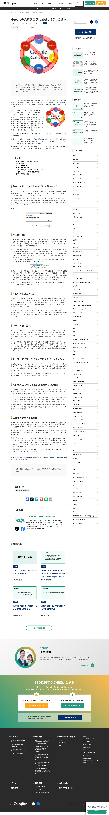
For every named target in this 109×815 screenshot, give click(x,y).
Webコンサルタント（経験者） (42, 789)
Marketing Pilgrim (78, 416)
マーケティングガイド (54, 8)
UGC (74, 221)
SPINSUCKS (76, 401)
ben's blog (76, 378)
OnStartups (76, 366)
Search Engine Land (26, 457)
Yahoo (75, 458)
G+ (21, 471)
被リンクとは (86, 755)
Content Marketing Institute (82, 305)
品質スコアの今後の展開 (22, 174)
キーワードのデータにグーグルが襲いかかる (28, 162)
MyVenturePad (77, 397)
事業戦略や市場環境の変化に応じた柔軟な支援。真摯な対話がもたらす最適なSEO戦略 (42, 741)
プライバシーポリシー (73, 804)
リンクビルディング (79, 182)
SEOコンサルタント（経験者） (42, 792)
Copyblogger (77, 454)
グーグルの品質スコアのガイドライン (42, 139)
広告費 (75, 240)
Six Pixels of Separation (80, 309)
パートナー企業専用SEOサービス (18, 749)
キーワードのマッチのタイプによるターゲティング (29, 170)
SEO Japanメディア (79, 3)
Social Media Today (79, 382)
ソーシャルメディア (79, 439)
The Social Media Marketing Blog (83, 516)
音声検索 (75, 248)
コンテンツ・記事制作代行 (17, 753)
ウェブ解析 (76, 473)
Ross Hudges (77, 263)
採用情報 (69, 3)
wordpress (76, 198)
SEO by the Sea (77, 523)
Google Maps (77, 171)
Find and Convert (78, 359)
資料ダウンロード (89, 3)
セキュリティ (77, 194)
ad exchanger (77, 293)
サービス (36, 3)
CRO (74, 244)
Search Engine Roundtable (81, 282)
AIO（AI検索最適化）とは (89, 752)
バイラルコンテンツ (79, 236)
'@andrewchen (77, 251)
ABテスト (76, 190)
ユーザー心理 (77, 179)
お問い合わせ (64, 783)
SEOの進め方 (77, 163)
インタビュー (58, 102)
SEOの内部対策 (86, 747)
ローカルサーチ (77, 496)
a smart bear (77, 374)
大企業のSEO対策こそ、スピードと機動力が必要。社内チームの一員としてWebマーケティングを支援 (42, 749)
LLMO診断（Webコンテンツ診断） (18, 740)
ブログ (37, 8)
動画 (74, 228)
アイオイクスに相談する (36, 705)
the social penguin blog (80, 362)
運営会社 (61, 3)
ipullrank (76, 159)
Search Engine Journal (80, 489)
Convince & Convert (79, 393)
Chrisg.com (76, 435)
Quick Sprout (77, 462)
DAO (74, 485)
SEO (74, 332)
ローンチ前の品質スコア (22, 168)
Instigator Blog (77, 493)
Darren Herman (78, 301)
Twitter (75, 466)
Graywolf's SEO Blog (79, 431)
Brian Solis (76, 447)
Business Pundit (78, 385)
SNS (74, 328)
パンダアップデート (79, 343)
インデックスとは (87, 744)
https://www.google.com (23, 203)
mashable (76, 259)
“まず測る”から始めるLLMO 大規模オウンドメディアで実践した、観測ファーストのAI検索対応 (42, 756)
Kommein (76, 405)
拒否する (97, 810)
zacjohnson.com (78, 370)
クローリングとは (87, 741)
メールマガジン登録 (85, 32)
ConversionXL (77, 255)
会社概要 (14, 788)
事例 (43, 3)
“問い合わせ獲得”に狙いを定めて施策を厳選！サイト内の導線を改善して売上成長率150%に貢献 (42, 771)
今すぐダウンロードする (72, 705)
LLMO (74, 156)
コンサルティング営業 (40, 786)
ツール (75, 209)
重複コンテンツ (77, 427)
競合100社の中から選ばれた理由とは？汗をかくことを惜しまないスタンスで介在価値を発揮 (42, 763)
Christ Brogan (77, 412)
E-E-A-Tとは (86, 750)
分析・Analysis (77, 213)
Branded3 (76, 324)
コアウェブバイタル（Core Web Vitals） (90, 761)
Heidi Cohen (77, 297)
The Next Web (77, 408)
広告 (74, 355)
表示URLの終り (20, 164)
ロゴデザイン (77, 186)
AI (73, 274)
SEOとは (85, 736)
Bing (74, 443)
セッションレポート (79, 278)
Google (75, 504)
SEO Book (76, 508)
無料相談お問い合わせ (100, 3)
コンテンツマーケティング (81, 339)
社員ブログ (70, 8)
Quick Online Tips (78, 420)
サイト (75, 225)
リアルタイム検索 (78, 481)
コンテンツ (76, 336)
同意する (97, 812)
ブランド (75, 351)
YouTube (75, 232)
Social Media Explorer (80, 477)
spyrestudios (77, 316)
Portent (75, 320)
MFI (74, 202)
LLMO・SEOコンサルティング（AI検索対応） (18, 745)
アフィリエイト (77, 175)
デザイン (75, 167)
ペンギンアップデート (79, 347)
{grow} (75, 286)
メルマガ (75, 205)
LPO (74, 450)
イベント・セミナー (51, 3)
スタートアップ (77, 313)
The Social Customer (79, 389)
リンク (75, 512)
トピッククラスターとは (88, 739)
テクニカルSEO (77, 217)
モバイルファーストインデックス (83, 271)
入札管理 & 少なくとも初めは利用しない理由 (28, 172)
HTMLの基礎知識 (87, 758)
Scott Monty (77, 290)
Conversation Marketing (80, 424)
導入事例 (38, 736)
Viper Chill (76, 500)
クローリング (77, 267)
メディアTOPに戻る (39, 628)
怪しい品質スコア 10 (21, 166)
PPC (74, 470)
